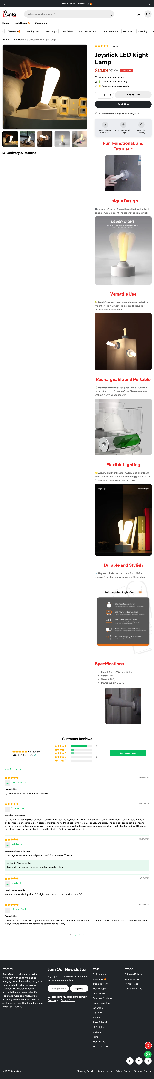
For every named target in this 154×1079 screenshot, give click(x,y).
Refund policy (105, 1071)
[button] (4, 3)
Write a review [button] (128, 753)
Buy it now (123, 104)
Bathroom (127, 31)
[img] (11, 777)
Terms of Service (143, 1071)
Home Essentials (109, 31)
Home (5, 39)
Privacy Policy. (68, 1000)
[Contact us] (148, 1054)
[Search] (110, 14)
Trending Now (31, 31)
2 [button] (75, 935)
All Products (19, 39)
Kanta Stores (17, 1071)
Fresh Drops (50, 31)
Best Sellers (66, 31)
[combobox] (69, 14)
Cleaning (142, 31)
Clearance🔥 (13, 31)
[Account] (139, 14)
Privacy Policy (123, 1071)
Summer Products (86, 31)
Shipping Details (85, 1071)
